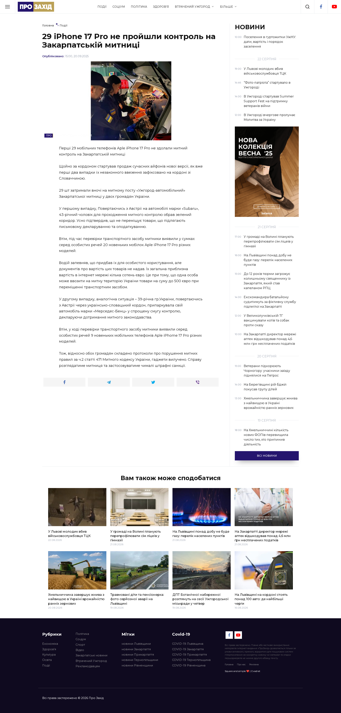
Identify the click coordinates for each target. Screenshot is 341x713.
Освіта (47, 660)
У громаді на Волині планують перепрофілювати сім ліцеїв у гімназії (135, 535)
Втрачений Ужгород (192, 6)
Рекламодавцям (88, 666)
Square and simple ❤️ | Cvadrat (242, 671)
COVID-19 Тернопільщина (191, 660)
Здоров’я (161, 6)
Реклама (254, 664)
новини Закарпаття (136, 649)
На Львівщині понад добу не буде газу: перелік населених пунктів (200, 533)
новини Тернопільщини (140, 660)
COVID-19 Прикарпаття (189, 654)
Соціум (118, 6)
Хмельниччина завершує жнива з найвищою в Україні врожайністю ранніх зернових (76, 599)
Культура (49, 654)
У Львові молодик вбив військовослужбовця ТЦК (69, 533)
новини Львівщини (136, 644)
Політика (139, 6)
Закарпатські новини (91, 655)
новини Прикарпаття (138, 654)
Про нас (241, 664)
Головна (229, 664)
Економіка (50, 644)
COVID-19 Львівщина (187, 644)
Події (102, 6)
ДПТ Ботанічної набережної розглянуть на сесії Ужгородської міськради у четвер (200, 599)
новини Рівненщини (137, 665)
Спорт (80, 644)
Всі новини (267, 455)
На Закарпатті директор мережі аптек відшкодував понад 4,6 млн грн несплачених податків (263, 535)
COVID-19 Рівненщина (188, 665)
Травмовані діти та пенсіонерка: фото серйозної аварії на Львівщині (137, 599)
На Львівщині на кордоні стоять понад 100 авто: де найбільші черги (261, 599)
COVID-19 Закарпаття (188, 649)
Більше (226, 6)
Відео (80, 650)
